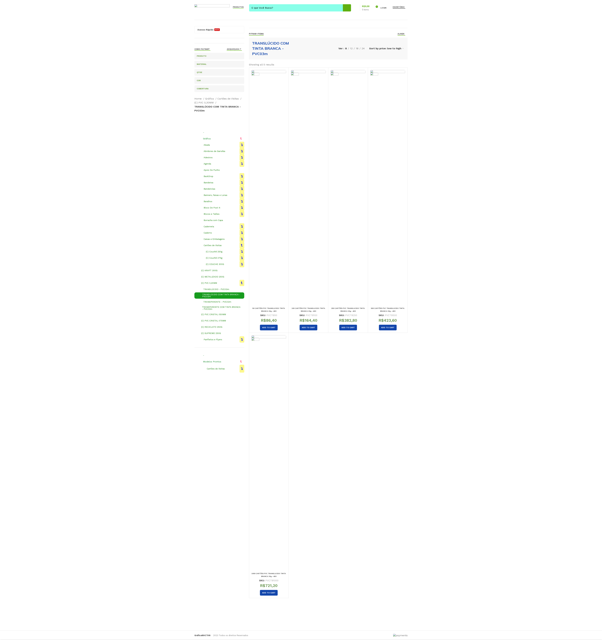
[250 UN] (348, 187)
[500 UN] (387, 187)
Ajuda (401, 34)
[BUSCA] (347, 7)
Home (198, 98)
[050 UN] (268, 187)
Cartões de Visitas (228, 98)
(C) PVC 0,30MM (204, 102)
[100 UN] (308, 187)
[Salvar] (284, 75)
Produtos (238, 7)
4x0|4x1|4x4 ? (234, 49)
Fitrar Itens (256, 34)
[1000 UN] (268, 453)
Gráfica (210, 98)
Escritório (398, 7)
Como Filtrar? (202, 49)
